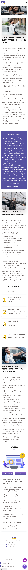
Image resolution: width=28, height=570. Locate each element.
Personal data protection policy (13, 540)
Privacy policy (9, 542)
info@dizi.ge (20, 473)
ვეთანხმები (4, 569)
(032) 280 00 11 (8, 473)
